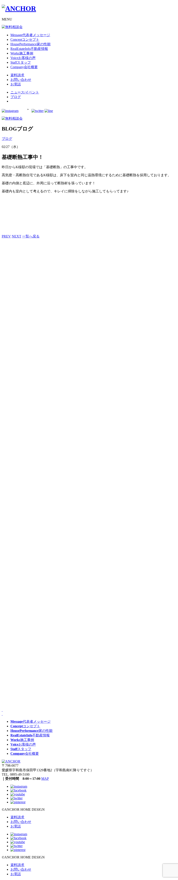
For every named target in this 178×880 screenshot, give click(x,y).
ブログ (15, 97)
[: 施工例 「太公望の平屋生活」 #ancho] (30, 576)
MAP (45, 778)
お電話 (15, 826)
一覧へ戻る (31, 236)
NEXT (16, 236)
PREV (6, 236)
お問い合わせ (20, 822)
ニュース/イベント (24, 92)
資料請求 (17, 817)
